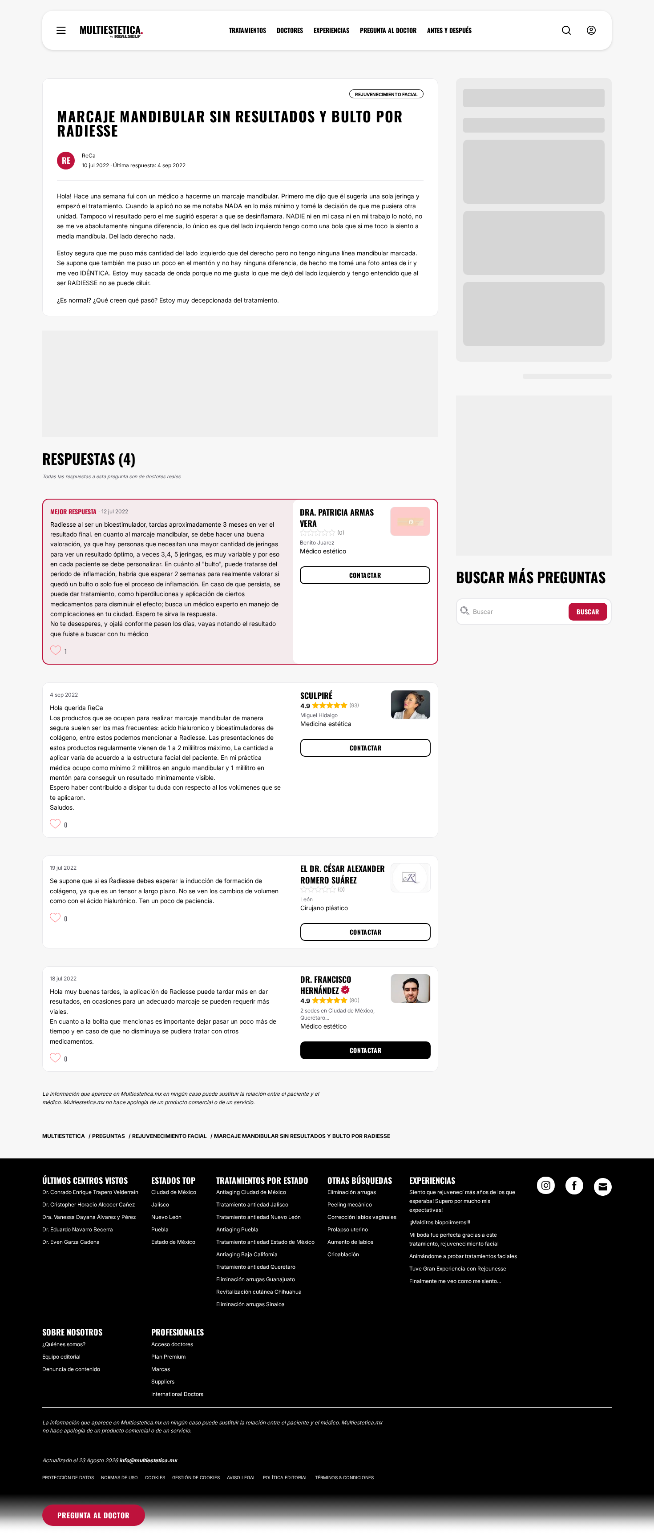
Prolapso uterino (347, 1229)
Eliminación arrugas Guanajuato (255, 1279)
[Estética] (111, 32)
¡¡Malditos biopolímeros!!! (439, 1222)
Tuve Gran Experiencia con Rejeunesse (457, 1268)
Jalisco (160, 1204)
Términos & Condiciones (344, 1477)
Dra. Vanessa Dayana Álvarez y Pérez (89, 1217)
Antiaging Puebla (237, 1229)
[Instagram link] (546, 1188)
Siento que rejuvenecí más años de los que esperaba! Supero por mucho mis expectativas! (462, 1201)
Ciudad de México (173, 1192)
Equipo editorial (61, 1356)
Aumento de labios (350, 1242)
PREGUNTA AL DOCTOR (388, 30)
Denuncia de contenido (71, 1369)
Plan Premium (168, 1356)
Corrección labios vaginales (361, 1217)
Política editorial (285, 1477)
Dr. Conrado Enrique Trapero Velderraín (90, 1192)
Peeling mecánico (349, 1204)
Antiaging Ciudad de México (251, 1192)
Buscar (588, 611)
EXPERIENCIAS (331, 30)
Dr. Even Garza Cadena (71, 1242)
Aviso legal (241, 1477)
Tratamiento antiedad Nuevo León (258, 1217)
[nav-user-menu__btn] (591, 30)
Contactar (365, 575)
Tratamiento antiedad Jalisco (252, 1204)
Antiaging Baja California (247, 1254)
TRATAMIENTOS (247, 30)
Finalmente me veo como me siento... (455, 1281)
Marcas (160, 1369)
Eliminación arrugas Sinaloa (250, 1304)
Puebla (160, 1229)
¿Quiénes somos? (63, 1344)
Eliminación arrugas (351, 1192)
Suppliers (162, 1381)
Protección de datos (68, 1477)
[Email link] (603, 1187)
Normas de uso (119, 1477)
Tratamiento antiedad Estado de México (265, 1242)
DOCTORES (290, 30)
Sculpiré (316, 695)
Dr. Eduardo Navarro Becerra (77, 1229)
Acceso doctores (172, 1344)
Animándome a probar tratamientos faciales (463, 1256)
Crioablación (343, 1254)
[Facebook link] (574, 1188)
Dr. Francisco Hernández (325, 984)
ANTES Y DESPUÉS (449, 30)
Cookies (155, 1477)
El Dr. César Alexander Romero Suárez (342, 874)
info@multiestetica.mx (148, 1460)
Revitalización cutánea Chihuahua (259, 1291)
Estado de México (173, 1242)
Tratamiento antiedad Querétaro (255, 1266)
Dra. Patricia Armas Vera (337, 517)
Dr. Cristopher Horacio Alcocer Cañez (88, 1204)
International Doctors (177, 1394)
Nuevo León (166, 1217)
